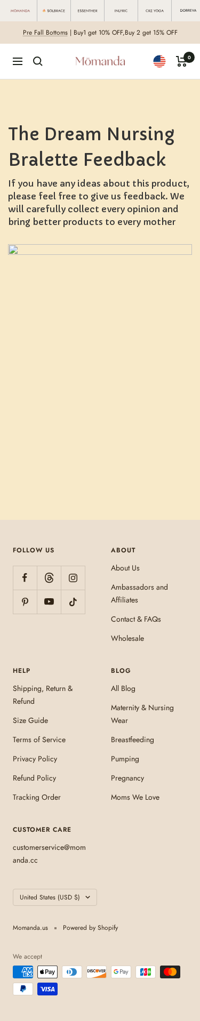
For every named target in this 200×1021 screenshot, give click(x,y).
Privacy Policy (35, 758)
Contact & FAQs (136, 619)
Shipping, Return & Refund (43, 694)
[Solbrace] (54, 10)
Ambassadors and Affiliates (139, 593)
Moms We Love (135, 797)
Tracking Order (37, 797)
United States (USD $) (50, 897)
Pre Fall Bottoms (45, 32)
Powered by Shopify (90, 927)
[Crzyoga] (155, 10)
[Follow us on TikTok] (73, 602)
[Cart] (181, 61)
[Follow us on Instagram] (73, 578)
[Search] (38, 61)
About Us (125, 567)
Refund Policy (34, 778)
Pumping (125, 758)
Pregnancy (127, 778)
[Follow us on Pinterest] (25, 602)
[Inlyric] (121, 10)
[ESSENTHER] (88, 10)
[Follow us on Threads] (49, 578)
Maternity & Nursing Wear (142, 714)
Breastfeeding (132, 739)
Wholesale (127, 638)
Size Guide (30, 720)
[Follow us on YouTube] (49, 602)
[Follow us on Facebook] (25, 578)
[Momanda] (20, 10)
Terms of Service (39, 739)
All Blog (123, 688)
